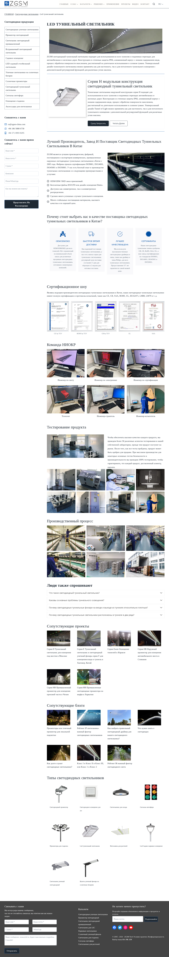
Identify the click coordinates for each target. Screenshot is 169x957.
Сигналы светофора (14, 95)
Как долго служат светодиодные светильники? (59, 765)
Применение (112, 4)
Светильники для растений (89, 944)
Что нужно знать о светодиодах (146, 730)
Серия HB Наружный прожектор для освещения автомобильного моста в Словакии (149, 654)
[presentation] (58, 638)
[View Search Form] (154, 4)
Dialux (99, 185)
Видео (135, 4)
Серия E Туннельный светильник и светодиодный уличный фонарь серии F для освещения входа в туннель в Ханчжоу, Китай (90, 656)
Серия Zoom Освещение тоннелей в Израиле (118, 651)
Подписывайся (151, 919)
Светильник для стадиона (88, 938)
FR (127, 939)
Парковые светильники (87, 931)
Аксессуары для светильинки (19, 106)
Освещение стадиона (15, 101)
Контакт (145, 4)
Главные (64, 4)
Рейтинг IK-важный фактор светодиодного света (119, 765)
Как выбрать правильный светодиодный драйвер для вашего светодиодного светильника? (119, 733)
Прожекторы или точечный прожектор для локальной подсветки (59, 731)
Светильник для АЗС (86, 928)
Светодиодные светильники (26, 14)
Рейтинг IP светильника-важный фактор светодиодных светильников (89, 731)
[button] (66, 366)
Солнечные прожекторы (16, 81)
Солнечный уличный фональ (89, 934)
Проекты (125, 4)
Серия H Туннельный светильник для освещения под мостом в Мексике (59, 652)
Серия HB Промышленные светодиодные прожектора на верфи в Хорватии (90, 691)
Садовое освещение (14, 58)
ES (124, 939)
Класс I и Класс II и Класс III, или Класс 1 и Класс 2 (90, 765)
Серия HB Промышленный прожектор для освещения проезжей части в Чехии (59, 691)
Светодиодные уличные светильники (22, 29)
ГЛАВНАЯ (9, 14)
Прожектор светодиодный (17, 35)
